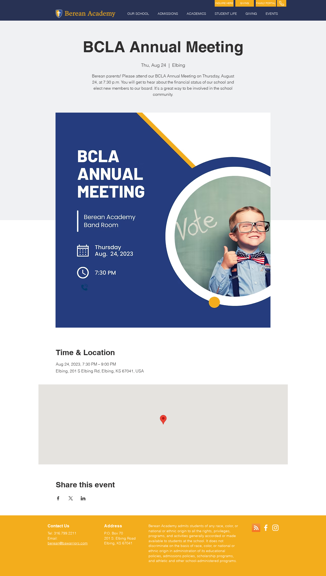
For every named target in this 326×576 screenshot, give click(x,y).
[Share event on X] (70, 498)
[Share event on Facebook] (58, 498)
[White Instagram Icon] (275, 528)
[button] (139, 13)
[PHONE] (281, 3)
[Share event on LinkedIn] (83, 498)
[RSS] (256, 528)
